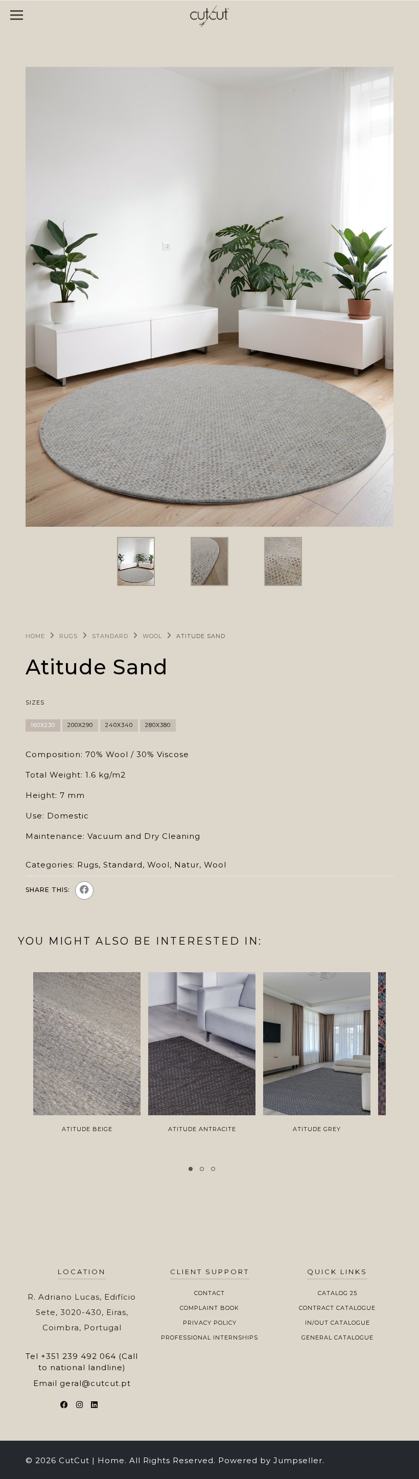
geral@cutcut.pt (95, 1383)
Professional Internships (209, 1337)
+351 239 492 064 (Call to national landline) (88, 1361)
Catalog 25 (337, 1293)
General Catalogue (337, 1337)
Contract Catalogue (337, 1307)
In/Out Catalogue (337, 1322)
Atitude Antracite (202, 1129)
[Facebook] (84, 890)
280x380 (158, 725)
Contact (209, 1293)
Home (35, 636)
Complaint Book (209, 1307)
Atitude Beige (87, 1129)
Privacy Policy (210, 1322)
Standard (110, 636)
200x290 (80, 725)
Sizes (35, 702)
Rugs (68, 636)
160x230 (43, 725)
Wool (152, 636)
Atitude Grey (317, 1129)
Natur (186, 865)
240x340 (119, 725)
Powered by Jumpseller (270, 1460)
